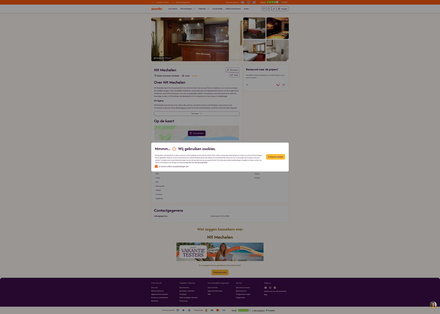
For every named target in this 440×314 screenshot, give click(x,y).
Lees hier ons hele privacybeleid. (197, 162)
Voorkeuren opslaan (275, 157)
